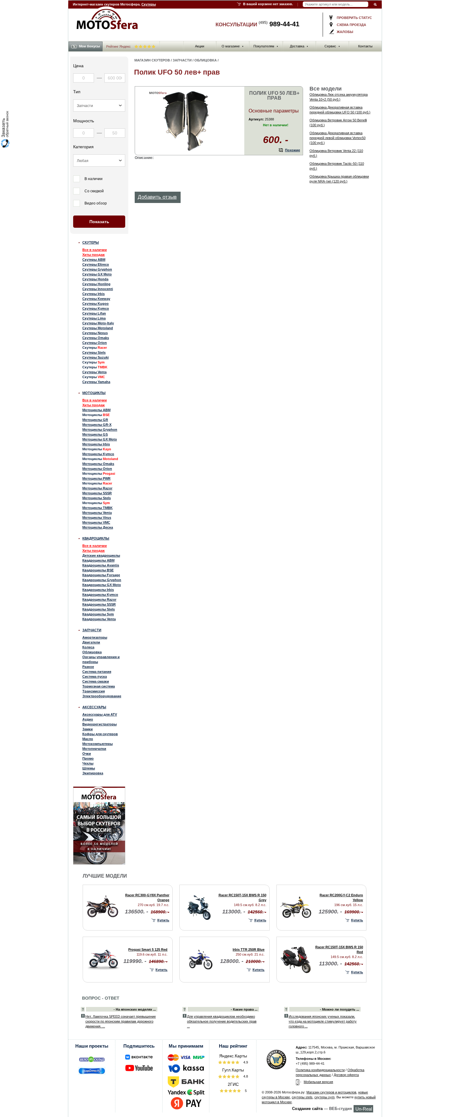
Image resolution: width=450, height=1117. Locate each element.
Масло (87, 739)
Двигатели (91, 642)
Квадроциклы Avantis (100, 565)
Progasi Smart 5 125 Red (147, 949)
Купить (163, 920)
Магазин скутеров (152, 60)
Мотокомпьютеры (97, 744)
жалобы (345, 32)
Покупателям (265, 46)
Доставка (299, 46)
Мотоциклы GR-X (96, 424)
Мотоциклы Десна (97, 527)
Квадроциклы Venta (99, 619)
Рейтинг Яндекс (119, 46)
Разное (88, 667)
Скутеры (148, 4)
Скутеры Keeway (96, 298)
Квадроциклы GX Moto (101, 585)
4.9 (245, 1062)
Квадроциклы (95, 538)
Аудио (87, 719)
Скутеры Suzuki (95, 357)
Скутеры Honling (96, 284)
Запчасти (91, 630)
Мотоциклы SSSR (97, 493)
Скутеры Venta (94, 372)
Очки (86, 753)
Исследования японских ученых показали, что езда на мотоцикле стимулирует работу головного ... (323, 1021)
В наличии (93, 179)
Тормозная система (98, 686)
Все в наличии (94, 250)
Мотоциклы (94, 393)
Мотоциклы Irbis (96, 444)
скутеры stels (302, 1097)
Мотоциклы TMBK (97, 508)
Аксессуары (94, 707)
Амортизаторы (94, 637)
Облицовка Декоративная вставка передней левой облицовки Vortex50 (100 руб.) (337, 138)
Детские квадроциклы (101, 555)
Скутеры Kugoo (95, 303)
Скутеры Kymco (95, 308)
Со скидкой (94, 191)
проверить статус (354, 18)
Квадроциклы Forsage (101, 575)
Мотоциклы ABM (96, 410)
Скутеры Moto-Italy (98, 323)
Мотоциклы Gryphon (99, 429)
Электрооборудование (101, 696)
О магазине (233, 46)
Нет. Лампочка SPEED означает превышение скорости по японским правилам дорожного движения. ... (120, 1021)
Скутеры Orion (94, 343)
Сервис (332, 46)
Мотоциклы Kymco (98, 454)
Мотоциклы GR (95, 420)
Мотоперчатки (94, 748)
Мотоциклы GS (95, 434)
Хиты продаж (93, 254)
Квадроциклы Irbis (98, 590)
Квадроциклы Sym (98, 614)
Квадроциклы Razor (99, 599)
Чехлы (87, 763)
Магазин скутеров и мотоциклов (331, 1092)
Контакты (365, 46)
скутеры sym (324, 1097)
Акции (199, 46)
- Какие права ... (244, 1009)
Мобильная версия (318, 1082)
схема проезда (351, 25)
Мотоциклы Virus (96, 517)
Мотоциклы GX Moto (99, 439)
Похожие (292, 150)
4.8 (245, 1076)
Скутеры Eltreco (95, 264)
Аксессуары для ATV (99, 714)
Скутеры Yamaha (96, 382)
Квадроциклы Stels (98, 609)
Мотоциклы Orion (97, 468)
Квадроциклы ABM (98, 560)
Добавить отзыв (157, 197)
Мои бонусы (89, 46)
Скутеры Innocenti (97, 289)
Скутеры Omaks (95, 338)
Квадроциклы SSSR (99, 604)
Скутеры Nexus (95, 333)
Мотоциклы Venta (97, 512)
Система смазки (95, 681)
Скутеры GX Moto (97, 274)
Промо (88, 758)
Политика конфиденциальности (320, 1070)
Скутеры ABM (93, 259)
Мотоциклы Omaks (98, 464)
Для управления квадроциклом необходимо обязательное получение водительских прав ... (222, 1021)
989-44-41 (279, 24)
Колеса (88, 647)
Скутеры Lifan (94, 313)
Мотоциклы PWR (96, 478)
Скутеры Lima (94, 318)
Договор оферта (346, 1075)
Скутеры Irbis (93, 294)
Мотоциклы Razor (97, 488)
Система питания (96, 671)
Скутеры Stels (94, 352)
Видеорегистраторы (99, 724)
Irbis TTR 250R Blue (248, 949)
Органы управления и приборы (101, 659)
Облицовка (92, 652)
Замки (87, 729)
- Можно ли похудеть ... (339, 1009)
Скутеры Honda (95, 279)
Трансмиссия (93, 691)
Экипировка (92, 773)
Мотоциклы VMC (96, 522)
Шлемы (88, 768)
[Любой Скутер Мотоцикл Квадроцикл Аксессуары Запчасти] (99, 105)
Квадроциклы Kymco (100, 594)
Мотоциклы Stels (96, 498)
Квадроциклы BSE (98, 570)
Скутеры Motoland (97, 328)
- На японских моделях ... (135, 1009)
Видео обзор (95, 203)
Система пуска (94, 676)
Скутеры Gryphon (97, 269)
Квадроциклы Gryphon (101, 580)
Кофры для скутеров (100, 734)
